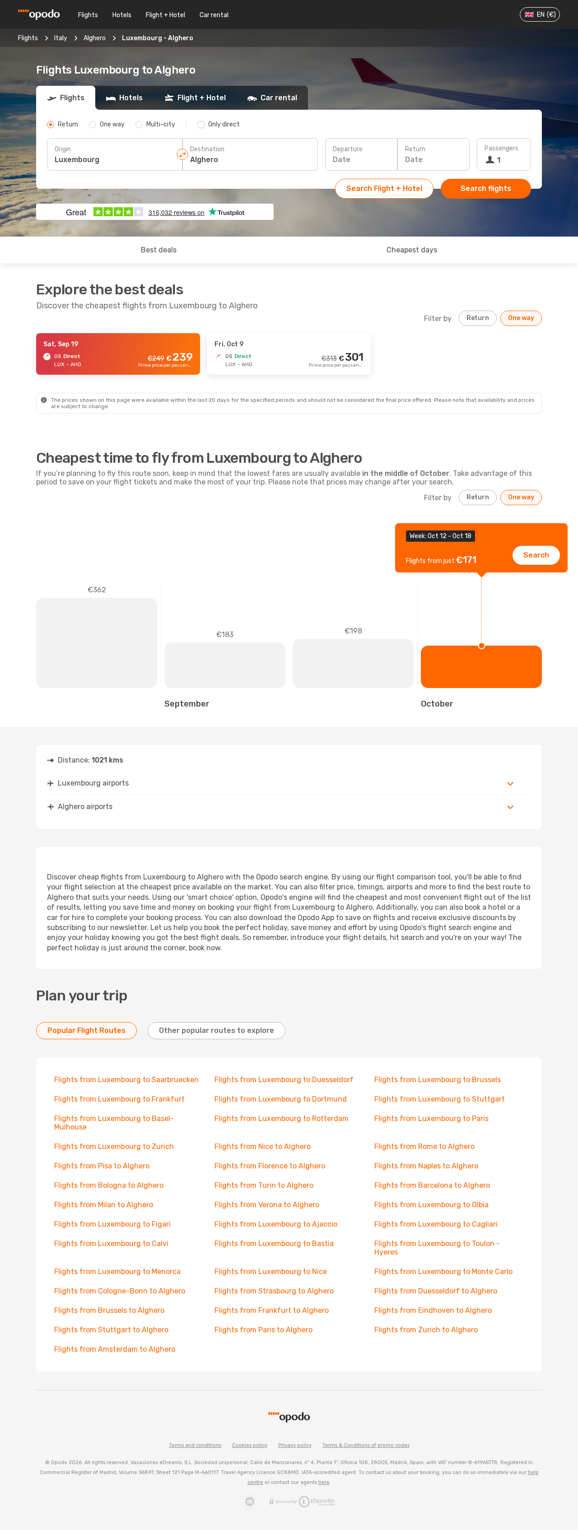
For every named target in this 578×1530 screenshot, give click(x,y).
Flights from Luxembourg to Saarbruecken (126, 1079)
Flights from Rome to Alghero (424, 1146)
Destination (207, 149)
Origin (63, 149)
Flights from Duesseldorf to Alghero (435, 1291)
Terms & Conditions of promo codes (366, 1445)
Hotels (121, 15)
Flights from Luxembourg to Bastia (274, 1243)
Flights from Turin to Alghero (263, 1185)
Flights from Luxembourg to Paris (431, 1118)
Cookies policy (249, 1445)
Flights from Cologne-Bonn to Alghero (119, 1291)
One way (521, 318)
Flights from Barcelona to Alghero (432, 1185)
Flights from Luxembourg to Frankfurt (119, 1099)
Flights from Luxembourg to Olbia (431, 1204)
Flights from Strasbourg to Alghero (274, 1291)
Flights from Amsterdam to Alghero (114, 1349)
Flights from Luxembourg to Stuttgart (439, 1099)
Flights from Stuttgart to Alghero (111, 1329)
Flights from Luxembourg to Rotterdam (281, 1118)
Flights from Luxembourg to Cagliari (436, 1224)
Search (536, 555)
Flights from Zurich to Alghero (426, 1329)
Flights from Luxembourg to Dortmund (280, 1099)
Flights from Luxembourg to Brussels (437, 1079)
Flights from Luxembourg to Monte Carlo (443, 1271)
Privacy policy (295, 1445)
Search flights (486, 188)
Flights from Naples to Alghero (426, 1166)
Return (415, 149)
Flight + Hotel (165, 15)
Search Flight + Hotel (384, 188)
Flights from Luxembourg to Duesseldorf (284, 1079)
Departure (348, 149)
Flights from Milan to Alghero (103, 1204)
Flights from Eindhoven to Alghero (433, 1310)
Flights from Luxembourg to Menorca (117, 1271)
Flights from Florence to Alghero (269, 1166)
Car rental (214, 15)
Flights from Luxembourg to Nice (270, 1271)
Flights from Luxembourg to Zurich (114, 1146)
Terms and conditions (195, 1445)
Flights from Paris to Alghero (263, 1329)
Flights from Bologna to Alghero (108, 1185)
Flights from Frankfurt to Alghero (271, 1310)
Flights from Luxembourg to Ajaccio (275, 1224)
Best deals (159, 250)
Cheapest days (412, 250)
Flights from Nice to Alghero (262, 1146)
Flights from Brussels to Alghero (109, 1310)
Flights (88, 15)
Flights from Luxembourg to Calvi (111, 1243)
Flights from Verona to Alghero (266, 1204)
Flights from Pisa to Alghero (101, 1166)
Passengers (501, 148)
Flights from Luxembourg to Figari (112, 1224)
